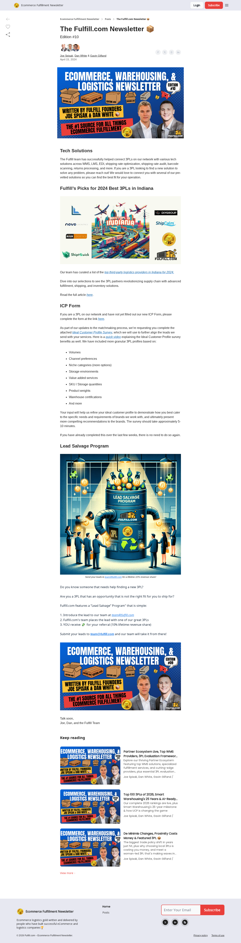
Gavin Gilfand (98, 55)
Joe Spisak (66, 55)
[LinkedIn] (175, 922)
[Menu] (226, 5)
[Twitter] (165, 922)
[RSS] (185, 922)
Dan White (81, 55)
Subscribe (214, 5)
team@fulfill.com (113, 577)
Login (196, 5)
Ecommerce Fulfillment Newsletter (79, 19)
